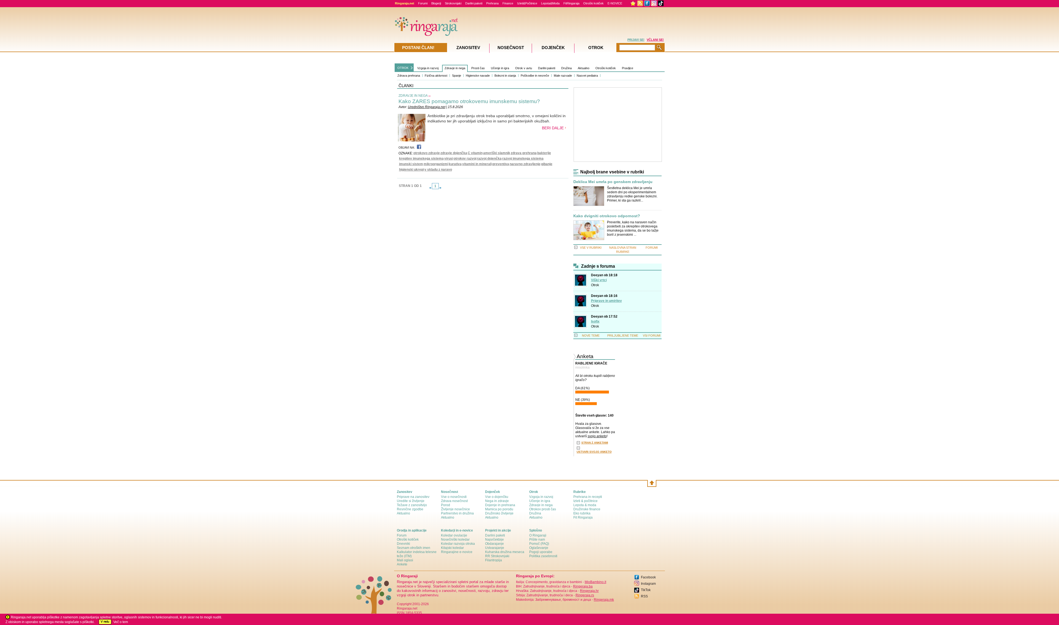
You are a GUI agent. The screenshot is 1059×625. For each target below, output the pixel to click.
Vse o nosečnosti (454, 497)
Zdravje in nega (455, 68)
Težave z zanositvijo (412, 505)
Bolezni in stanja (505, 75)
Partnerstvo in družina (457, 513)
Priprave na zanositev (413, 497)
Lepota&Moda (550, 3)
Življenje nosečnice (455, 509)
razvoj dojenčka (489, 158)
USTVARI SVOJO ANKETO (594, 451)
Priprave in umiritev (606, 301)
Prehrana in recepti (587, 497)
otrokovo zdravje (426, 153)
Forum (402, 535)
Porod (445, 505)
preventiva (500, 164)
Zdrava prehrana (408, 75)
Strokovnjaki (453, 3)
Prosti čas (478, 68)
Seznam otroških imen (413, 548)
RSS (644, 596)
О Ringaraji (537, 535)
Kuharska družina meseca (504, 552)
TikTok (646, 590)
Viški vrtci (599, 280)
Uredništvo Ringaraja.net (426, 107)
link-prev (430, 188)
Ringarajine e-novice (456, 552)
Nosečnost (511, 47)
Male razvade (563, 75)
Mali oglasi (405, 560)
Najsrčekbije (494, 539)
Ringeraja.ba (583, 586)
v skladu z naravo (438, 169)
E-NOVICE (615, 3)
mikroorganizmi (436, 164)
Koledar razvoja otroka (458, 544)
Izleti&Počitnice (527, 3)
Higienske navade (478, 75)
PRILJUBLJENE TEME (622, 335)
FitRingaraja (571, 3)
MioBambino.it (595, 582)
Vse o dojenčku (496, 497)
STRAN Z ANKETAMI (594, 442)
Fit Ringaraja (583, 517)
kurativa (455, 164)
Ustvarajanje (494, 548)
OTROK (402, 67)
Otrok (595, 285)
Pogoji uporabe (540, 552)
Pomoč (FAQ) (539, 544)
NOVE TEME (591, 335)
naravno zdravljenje (525, 164)
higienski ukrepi (411, 169)
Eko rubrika (581, 513)
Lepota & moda (584, 505)
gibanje (546, 164)
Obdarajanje (494, 544)
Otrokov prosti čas (542, 509)
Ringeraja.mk (604, 600)
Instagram (648, 584)
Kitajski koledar (452, 548)
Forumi (422, 3)
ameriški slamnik (496, 153)
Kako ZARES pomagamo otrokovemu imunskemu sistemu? (469, 101)
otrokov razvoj (465, 158)
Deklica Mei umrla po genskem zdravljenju (612, 182)
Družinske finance (586, 509)
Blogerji (436, 3)
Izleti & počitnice (585, 501)
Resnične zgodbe (410, 509)
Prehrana (492, 3)
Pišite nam (537, 539)
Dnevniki (403, 544)
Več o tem (120, 622)
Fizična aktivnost (436, 75)
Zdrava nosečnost (454, 501)
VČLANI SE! (655, 39)
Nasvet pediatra (587, 75)
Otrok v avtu (523, 68)
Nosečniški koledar (455, 539)
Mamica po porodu (499, 509)
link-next (440, 188)
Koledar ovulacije (454, 535)
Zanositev (468, 47)
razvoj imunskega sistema (523, 158)
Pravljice (627, 68)
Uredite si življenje (410, 501)
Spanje (456, 75)
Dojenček (553, 47)
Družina (566, 68)
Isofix (595, 321)
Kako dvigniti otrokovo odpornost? (606, 216)
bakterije (544, 153)
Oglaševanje (538, 548)
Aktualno (583, 68)
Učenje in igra (500, 68)
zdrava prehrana (524, 153)
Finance (507, 3)
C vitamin (475, 153)
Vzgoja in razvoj (427, 68)
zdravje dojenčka (453, 153)
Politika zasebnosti (543, 556)
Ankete (402, 564)
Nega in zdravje (497, 501)
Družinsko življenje (499, 513)
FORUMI (652, 247)
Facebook (648, 577)
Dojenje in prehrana (500, 505)
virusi (448, 158)
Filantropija (493, 560)
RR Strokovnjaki (497, 556)
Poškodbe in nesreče (535, 75)
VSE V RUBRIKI (590, 247)
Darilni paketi (473, 3)
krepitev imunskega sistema (421, 158)
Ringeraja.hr (589, 591)
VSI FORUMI (651, 335)
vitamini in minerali (477, 164)
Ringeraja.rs (585, 595)
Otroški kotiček (593, 3)
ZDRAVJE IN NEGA (413, 96)
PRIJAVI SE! (636, 39)
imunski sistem (411, 164)
